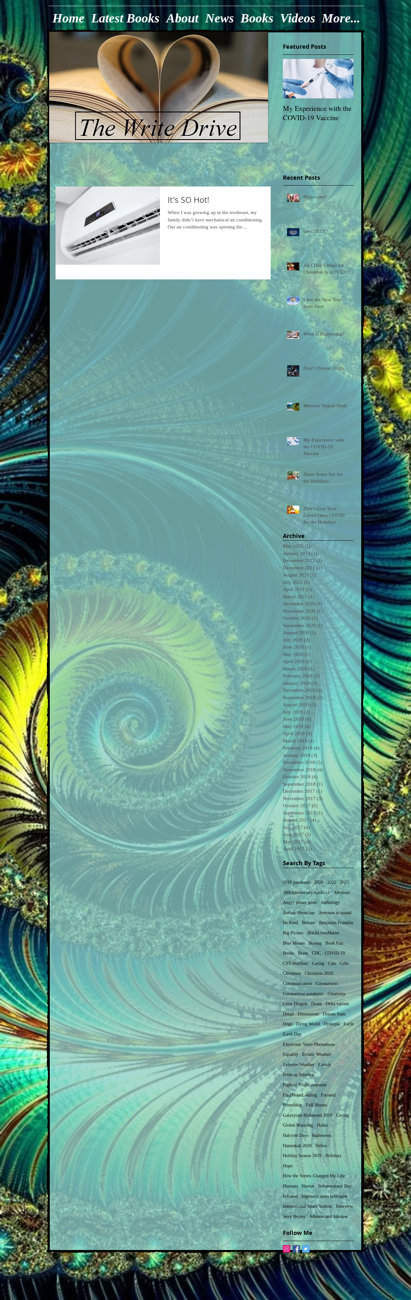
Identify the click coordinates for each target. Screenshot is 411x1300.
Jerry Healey (294, 1216)
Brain (303, 953)
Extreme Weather (298, 1064)
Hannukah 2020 (297, 1145)
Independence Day (335, 1186)
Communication (297, 983)
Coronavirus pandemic (303, 993)
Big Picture (293, 933)
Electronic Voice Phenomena (309, 1044)
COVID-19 (335, 953)
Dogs (287, 1024)
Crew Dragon (295, 1003)
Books (288, 953)
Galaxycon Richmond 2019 (307, 1115)
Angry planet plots (300, 902)
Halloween (321, 1135)
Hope (288, 1165)
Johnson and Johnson (328, 1216)
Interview (344, 1206)
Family (324, 1064)
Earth (349, 1024)
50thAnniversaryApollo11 (306, 892)
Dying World (308, 1024)
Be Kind (290, 922)
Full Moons (316, 1105)
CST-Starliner (295, 963)
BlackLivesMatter (323, 933)
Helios (321, 1145)
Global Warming (298, 1125)
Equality (290, 1054)
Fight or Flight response (305, 1084)
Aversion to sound (335, 912)
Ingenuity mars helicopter (325, 1196)
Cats (332, 963)
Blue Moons (294, 943)
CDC (316, 953)
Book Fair (334, 943)
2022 (331, 882)
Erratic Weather (316, 1054)
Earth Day (292, 1034)
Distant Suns (334, 1014)
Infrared (290, 1196)
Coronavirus (327, 983)
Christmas (292, 973)
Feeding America (298, 1074)
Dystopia (332, 1024)
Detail (288, 1014)
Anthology (330, 902)
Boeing (315, 943)
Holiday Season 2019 (302, 1155)
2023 (344, 882)
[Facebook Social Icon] (296, 1249)
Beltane (308, 922)
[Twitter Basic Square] (306, 1249)
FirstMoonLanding (300, 1095)
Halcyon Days (295, 1135)
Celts (344, 963)
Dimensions (308, 1014)
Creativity (336, 993)
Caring (318, 963)
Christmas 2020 (319, 973)
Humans (290, 1186)
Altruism (342, 892)
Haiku (322, 1125)
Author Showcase (299, 912)
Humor (308, 1186)
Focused (328, 1095)
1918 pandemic (296, 882)
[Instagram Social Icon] (286, 1249)
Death (316, 1003)
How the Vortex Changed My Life (314, 1175)
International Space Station (307, 1206)
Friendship (292, 1105)
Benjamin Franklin (336, 922)
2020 (318, 882)
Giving (342, 1115)
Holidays (333, 1155)
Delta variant (337, 1003)
